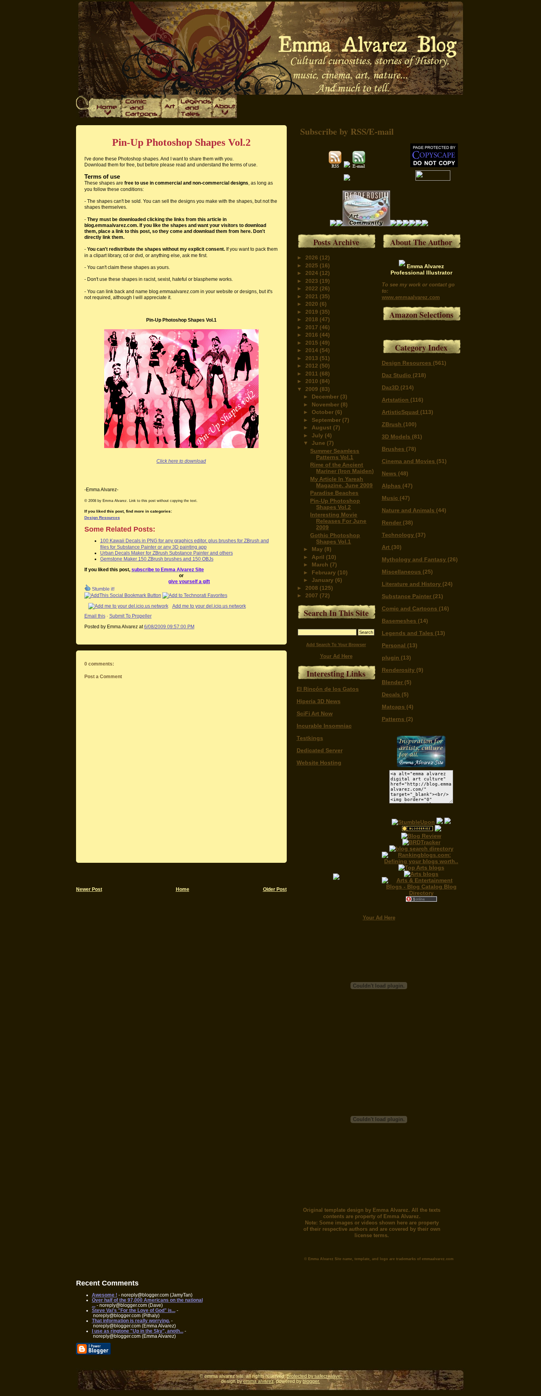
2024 (312, 273)
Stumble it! (102, 588)
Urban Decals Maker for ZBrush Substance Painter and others (166, 552)
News (390, 473)
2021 (312, 296)
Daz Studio (397, 375)
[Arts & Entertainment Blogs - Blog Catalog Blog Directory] (421, 893)
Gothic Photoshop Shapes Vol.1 (335, 538)
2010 (312, 381)
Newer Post (89, 889)
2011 (312, 373)
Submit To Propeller (130, 615)
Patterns (394, 719)
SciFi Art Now (315, 713)
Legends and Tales (408, 633)
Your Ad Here (336, 656)
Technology (398, 535)
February (324, 572)
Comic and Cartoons (410, 608)
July (318, 435)
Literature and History (412, 584)
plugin (391, 657)
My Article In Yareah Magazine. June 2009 (341, 482)
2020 (312, 304)
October (323, 412)
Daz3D (391, 387)
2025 (312, 265)
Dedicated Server (320, 750)
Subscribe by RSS (333, 131)
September (327, 420)
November (326, 404)
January (323, 580)
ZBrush (392, 424)
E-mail (381, 131)
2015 (312, 342)
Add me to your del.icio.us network (209, 605)
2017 (312, 327)
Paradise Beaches (334, 493)
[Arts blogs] (421, 867)
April (319, 557)
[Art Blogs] (421, 842)
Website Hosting (319, 762)
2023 (312, 281)
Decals (392, 694)
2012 (312, 365)
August (322, 427)
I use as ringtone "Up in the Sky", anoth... (137, 1330)
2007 (312, 595)
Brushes (394, 449)
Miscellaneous (402, 571)
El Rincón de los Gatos (328, 689)
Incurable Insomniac (324, 726)
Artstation (396, 400)
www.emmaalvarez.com (411, 297)
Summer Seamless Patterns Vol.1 (334, 454)
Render (392, 522)
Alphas (392, 485)
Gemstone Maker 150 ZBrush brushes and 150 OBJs (156, 558)
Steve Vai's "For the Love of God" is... (133, 1310)
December (326, 396)
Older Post (275, 889)
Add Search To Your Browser (336, 644)
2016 (312, 335)
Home (182, 889)
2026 (312, 257)
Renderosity (399, 670)
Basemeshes (400, 621)
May (318, 549)
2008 (312, 588)
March (321, 564)
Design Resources (102, 517)
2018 (312, 319)
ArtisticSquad (401, 412)
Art (386, 547)
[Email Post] (196, 626)
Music (391, 498)
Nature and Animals (409, 510)
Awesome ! (104, 1294)
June (319, 443)
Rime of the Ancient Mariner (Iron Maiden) (342, 468)
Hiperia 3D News (319, 701)
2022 (312, 288)
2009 (312, 389)
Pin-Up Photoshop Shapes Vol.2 (181, 142)
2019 (312, 312)
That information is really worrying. (131, 1320)
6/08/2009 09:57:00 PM (169, 626)
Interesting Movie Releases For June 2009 (338, 520)
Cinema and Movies (409, 461)
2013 (312, 358)
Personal (394, 645)
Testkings (310, 738)
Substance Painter (407, 596)
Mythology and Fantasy (415, 559)
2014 (312, 350)
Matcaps (394, 707)
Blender (393, 682)
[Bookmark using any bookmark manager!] (122, 595)
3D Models (397, 436)
